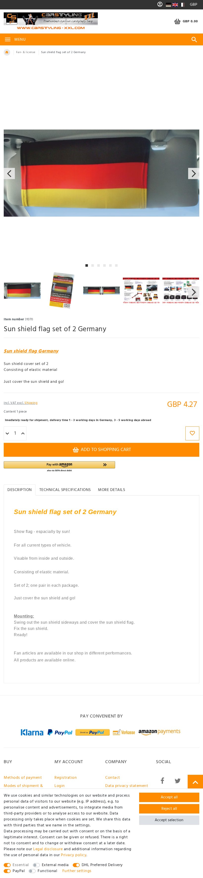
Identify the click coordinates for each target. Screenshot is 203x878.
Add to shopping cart (105, 450)
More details (111, 490)
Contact (112, 778)
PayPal (19, 871)
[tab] (20, 489)
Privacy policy (73, 855)
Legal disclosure (48, 849)
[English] (175, 5)
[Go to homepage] (7, 52)
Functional (47, 871)
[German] (168, 5)
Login (59, 786)
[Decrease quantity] (7, 434)
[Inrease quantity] (23, 434)
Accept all (169, 797)
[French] (182, 5)
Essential (21, 865)
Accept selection (169, 820)
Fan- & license (25, 52)
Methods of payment (23, 778)
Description (19, 490)
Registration (65, 778)
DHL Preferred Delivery (102, 865)
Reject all (169, 809)
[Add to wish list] (192, 433)
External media (55, 865)
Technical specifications (65, 490)
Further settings (77, 871)
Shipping (31, 403)
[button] (59, 466)
